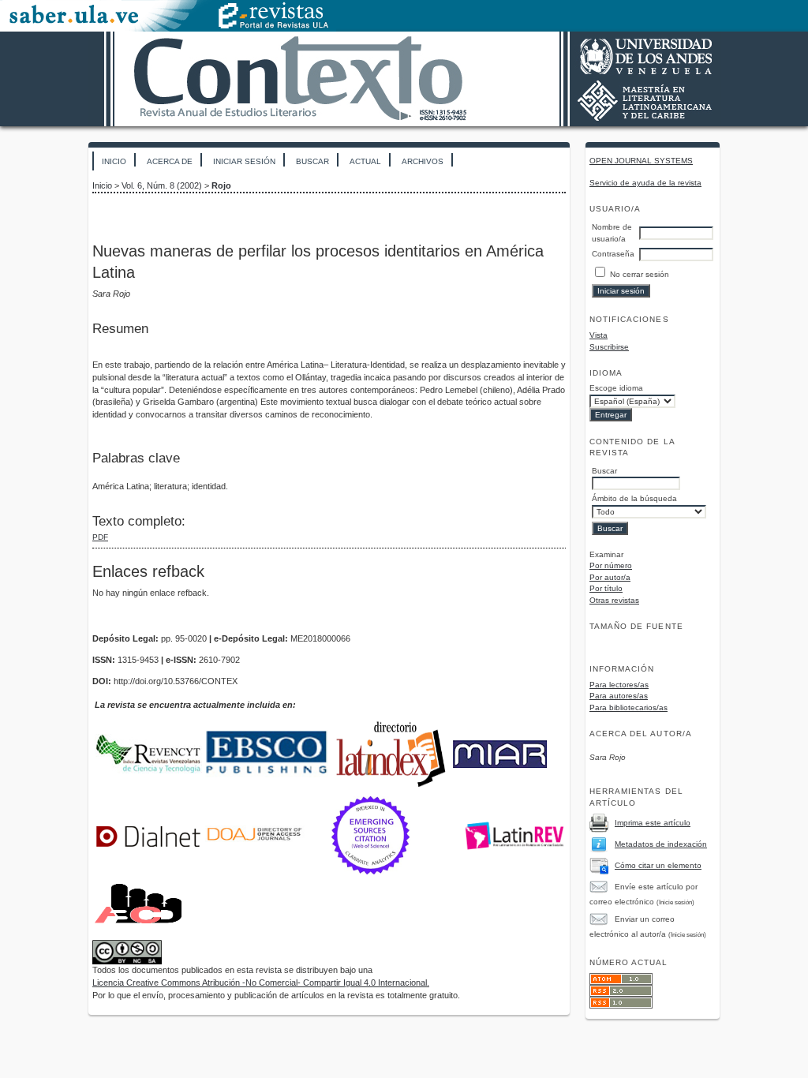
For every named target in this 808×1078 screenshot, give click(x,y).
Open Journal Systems (641, 160)
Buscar (312, 161)
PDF (100, 537)
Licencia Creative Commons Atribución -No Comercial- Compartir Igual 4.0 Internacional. (260, 982)
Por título (606, 588)
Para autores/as (618, 695)
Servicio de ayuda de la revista (645, 182)
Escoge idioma (616, 388)
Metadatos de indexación (661, 844)
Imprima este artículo (652, 822)
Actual (365, 161)
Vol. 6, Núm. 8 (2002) (162, 185)
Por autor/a (609, 577)
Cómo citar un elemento (658, 865)
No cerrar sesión (639, 274)
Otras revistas (614, 600)
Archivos (422, 161)
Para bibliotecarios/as (628, 707)
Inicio (114, 161)
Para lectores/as (619, 684)
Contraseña (613, 253)
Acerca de (170, 161)
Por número (610, 565)
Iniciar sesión (244, 161)
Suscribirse (609, 346)
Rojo (221, 185)
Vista (598, 335)
